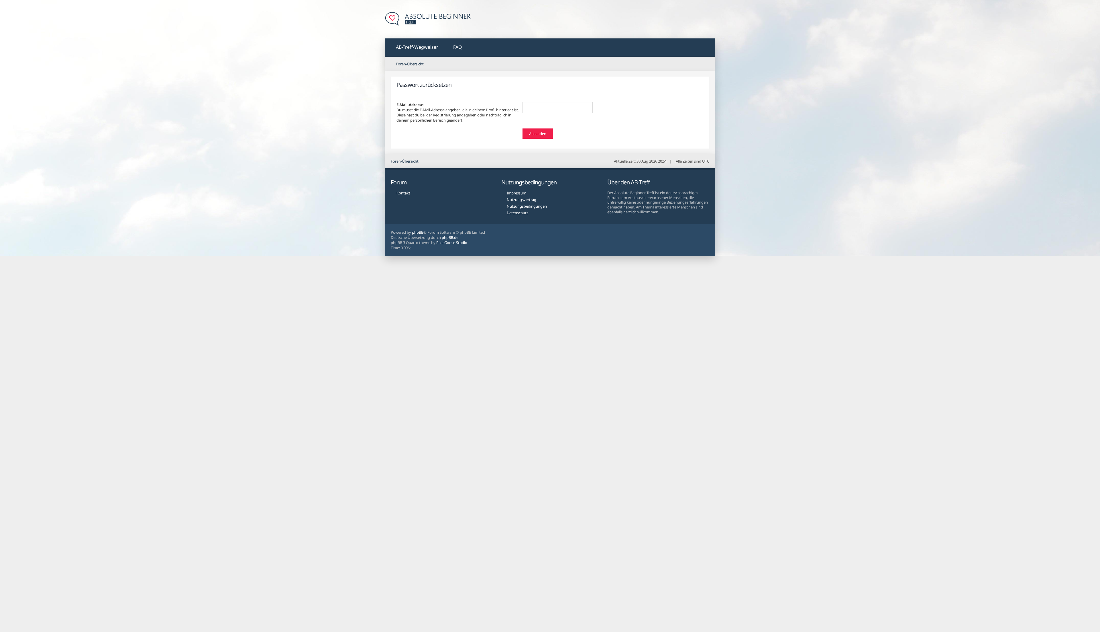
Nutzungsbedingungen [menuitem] (527, 206)
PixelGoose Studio (451, 242)
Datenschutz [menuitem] (517, 212)
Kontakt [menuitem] (403, 193)
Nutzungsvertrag (521, 199)
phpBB (417, 232)
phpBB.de (450, 237)
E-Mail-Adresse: (410, 104)
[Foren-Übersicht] (428, 19)
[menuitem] (414, 47)
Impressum (516, 193)
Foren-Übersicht (405, 161)
